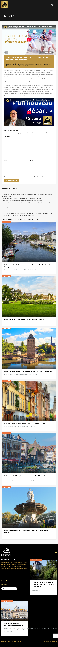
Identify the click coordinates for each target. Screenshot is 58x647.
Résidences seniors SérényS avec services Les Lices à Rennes (24, 319)
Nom (5, 160)
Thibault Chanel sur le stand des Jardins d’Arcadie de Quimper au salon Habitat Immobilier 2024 (26, 202)
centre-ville (27, 63)
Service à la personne (45, 64)
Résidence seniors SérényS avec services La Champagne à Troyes (25, 424)
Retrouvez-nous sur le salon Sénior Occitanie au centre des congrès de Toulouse (22, 200)
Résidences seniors (24, 64)
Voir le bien (29, 254)
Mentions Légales (5, 580)
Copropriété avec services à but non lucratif (41, 63)
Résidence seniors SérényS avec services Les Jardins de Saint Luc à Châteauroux (43, 584)
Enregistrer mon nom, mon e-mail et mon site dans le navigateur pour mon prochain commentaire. (30, 176)
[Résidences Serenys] (4, 7)
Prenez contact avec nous (9, 588)
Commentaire (8, 136)
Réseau (8, 64)
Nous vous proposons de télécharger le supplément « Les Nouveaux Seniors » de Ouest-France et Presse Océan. (27, 208)
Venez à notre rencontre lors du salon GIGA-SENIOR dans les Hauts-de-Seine (22, 198)
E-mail (32, 160)
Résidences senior (14, 64)
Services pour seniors (11, 65)
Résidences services (34, 64)
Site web (6, 168)
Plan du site (4, 584)
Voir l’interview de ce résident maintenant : (32, 95)
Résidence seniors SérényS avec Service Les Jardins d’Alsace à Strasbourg (28, 371)
